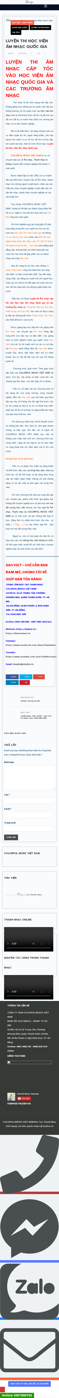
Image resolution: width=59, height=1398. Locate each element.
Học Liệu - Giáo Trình (22, 22)
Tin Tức (16, 32)
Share (13, 677)
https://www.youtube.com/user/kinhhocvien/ (31, 656)
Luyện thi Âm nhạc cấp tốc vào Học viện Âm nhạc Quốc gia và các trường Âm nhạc (29, 302)
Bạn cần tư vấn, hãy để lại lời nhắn (29, 1384)
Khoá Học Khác (19, 27)
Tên (7, 795)
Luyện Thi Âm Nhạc (40, 27)
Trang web (10, 823)
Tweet (27, 677)
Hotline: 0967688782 (17, 1395)
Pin (25, 682)
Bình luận (9, 762)
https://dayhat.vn (25, 629)
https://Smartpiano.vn (18, 633)
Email (7, 809)
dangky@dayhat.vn (23, 664)
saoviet (10, 53)
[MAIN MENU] (44, 6)
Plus (40, 677)
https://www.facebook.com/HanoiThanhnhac (31, 645)
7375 (38, 53)
